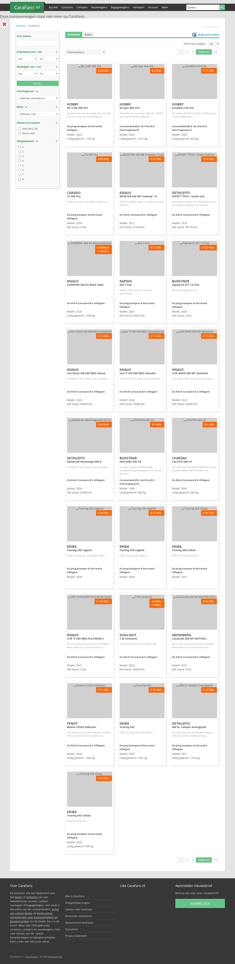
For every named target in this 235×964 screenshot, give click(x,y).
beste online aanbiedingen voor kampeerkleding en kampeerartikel (34, 917)
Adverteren (31, 956)
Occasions (73, 34)
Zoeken (37, 83)
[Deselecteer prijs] (57, 52)
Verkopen (138, 7)
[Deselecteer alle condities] (57, 122)
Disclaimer (71, 929)
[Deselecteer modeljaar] (57, 66)
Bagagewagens (120, 7)
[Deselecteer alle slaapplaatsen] (57, 141)
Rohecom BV (55, 956)
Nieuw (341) (28, 133)
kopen (18, 897)
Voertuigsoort (25, 91)
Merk (20, 107)
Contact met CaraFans (78, 909)
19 (215, 52)
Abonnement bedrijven (79, 922)
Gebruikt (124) (30, 128)
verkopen (32, 897)
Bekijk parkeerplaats (208, 34)
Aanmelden (200, 903)
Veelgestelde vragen (77, 903)
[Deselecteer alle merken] (57, 107)
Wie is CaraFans (75, 896)
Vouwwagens (99, 7)
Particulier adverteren (78, 916)
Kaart (88, 34)
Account (153, 7)
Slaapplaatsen (25, 141)
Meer (165, 7)
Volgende (203, 52)
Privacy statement (76, 936)
